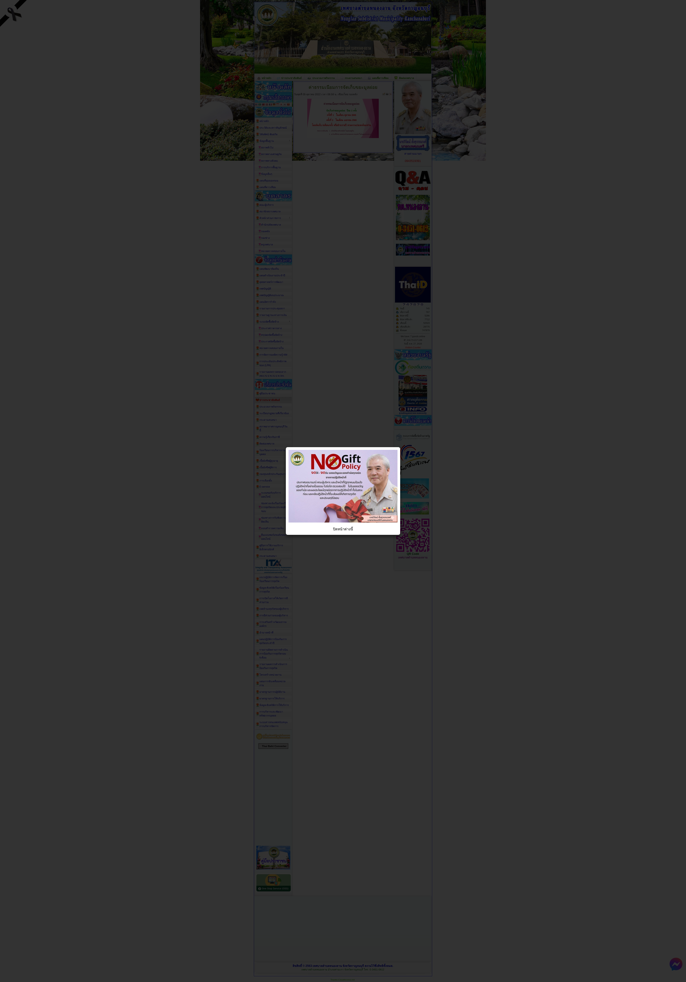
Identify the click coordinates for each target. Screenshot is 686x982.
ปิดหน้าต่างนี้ (343, 529)
